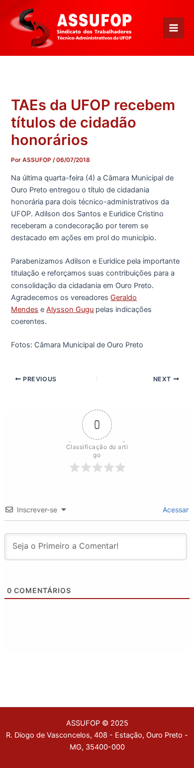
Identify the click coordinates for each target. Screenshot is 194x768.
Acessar (175, 509)
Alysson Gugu (70, 309)
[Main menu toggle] (173, 27)
